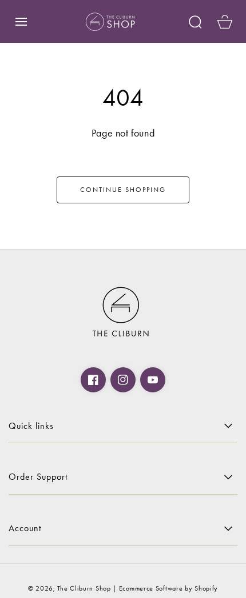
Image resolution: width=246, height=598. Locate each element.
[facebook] (93, 379)
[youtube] (152, 379)
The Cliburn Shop (83, 588)
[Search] (195, 21)
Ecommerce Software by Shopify (168, 588)
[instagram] (123, 379)
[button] (21, 21)
